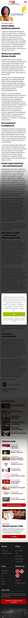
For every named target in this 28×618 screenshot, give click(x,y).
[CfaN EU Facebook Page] (17, 571)
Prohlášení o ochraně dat (20, 584)
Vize (2, 576)
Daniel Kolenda (5, 570)
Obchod (3, 581)
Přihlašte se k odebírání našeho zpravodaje (14, 601)
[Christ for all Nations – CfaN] (14, 2)
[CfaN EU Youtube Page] (22, 571)
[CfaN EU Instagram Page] (17, 575)
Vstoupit (14, 536)
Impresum (17, 580)
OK (14, 314)
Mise (2, 578)
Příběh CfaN (4, 573)
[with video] (9, 407)
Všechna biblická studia (14, 505)
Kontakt (3, 584)
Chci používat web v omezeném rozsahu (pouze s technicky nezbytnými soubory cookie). (14, 319)
